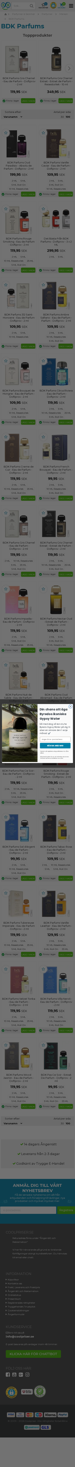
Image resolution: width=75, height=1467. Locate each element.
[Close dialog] (70, 706)
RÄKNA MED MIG (55, 745)
